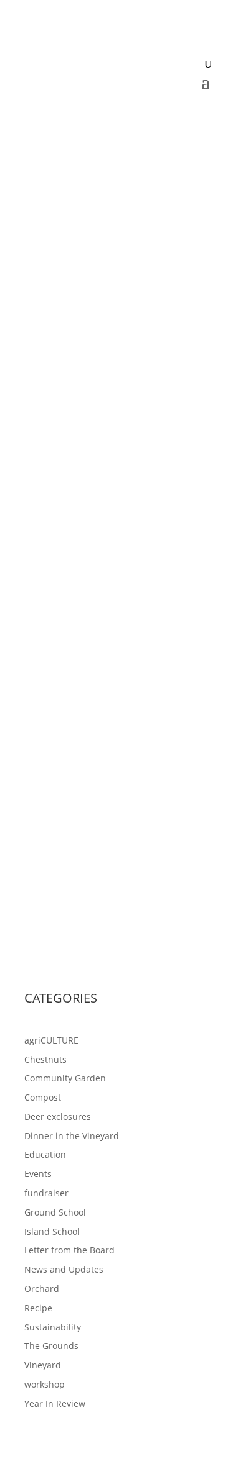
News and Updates (63, 1269)
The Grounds (51, 1346)
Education (45, 1154)
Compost (42, 1097)
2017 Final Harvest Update (98, 804)
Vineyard (42, 1365)
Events (38, 1174)
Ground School (55, 1212)
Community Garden (65, 1078)
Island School (52, 1231)
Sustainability (52, 1327)
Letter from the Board (69, 1250)
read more (58, 613)
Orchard (41, 1288)
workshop (44, 1384)
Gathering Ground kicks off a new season (115, 504)
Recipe (38, 1308)
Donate (121, 114)
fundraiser (46, 1193)
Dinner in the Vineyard (71, 1136)
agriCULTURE (51, 1040)
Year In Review (54, 1403)
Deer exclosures (57, 1116)
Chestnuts (45, 1059)
